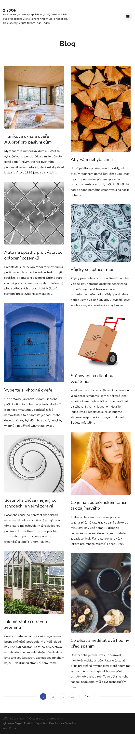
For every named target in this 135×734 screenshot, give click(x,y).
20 (73, 696)
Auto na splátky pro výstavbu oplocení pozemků (33, 255)
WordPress (9, 728)
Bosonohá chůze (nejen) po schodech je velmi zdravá (30, 503)
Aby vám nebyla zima (92, 159)
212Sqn (9, 10)
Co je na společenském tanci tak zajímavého (98, 505)
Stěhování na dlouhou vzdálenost (92, 379)
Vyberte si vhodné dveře (28, 390)
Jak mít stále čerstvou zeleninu (25, 624)
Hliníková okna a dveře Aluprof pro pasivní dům (28, 139)
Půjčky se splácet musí (93, 269)
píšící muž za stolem (14, 718)
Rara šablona (56, 723)
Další (87, 696)
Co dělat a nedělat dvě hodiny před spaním (100, 643)
